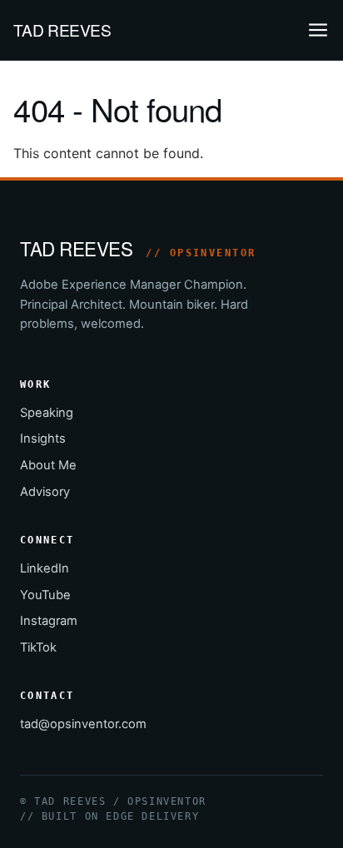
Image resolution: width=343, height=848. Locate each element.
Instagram (48, 620)
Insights (43, 438)
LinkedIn (44, 568)
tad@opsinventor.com (83, 724)
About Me (48, 465)
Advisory (45, 491)
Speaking (46, 412)
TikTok (38, 647)
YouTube (45, 595)
